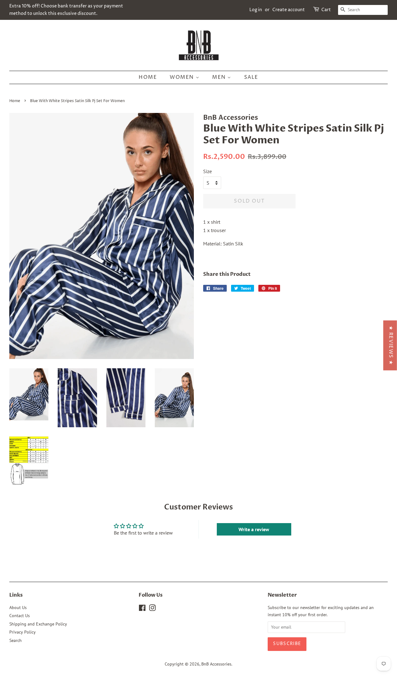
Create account (288, 10)
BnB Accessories (216, 664)
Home (148, 77)
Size (207, 171)
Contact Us (19, 615)
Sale (251, 77)
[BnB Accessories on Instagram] (152, 609)
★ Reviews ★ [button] (390, 345)
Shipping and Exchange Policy (38, 624)
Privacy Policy (22, 632)
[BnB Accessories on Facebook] (142, 609)
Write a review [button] (254, 529)
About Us (18, 607)
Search (15, 640)
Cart (326, 10)
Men (219, 77)
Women (183, 77)
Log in (255, 10)
